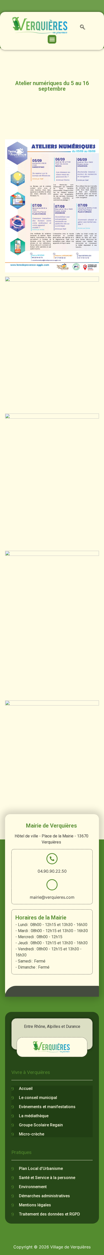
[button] (82, 28)
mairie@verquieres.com (52, 897)
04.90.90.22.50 (52, 871)
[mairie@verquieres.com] (52, 884)
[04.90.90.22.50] (52, 858)
